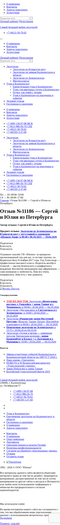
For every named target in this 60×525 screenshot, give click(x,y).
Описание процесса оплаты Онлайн (26, 445)
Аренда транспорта (17, 9)
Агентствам (12, 12)
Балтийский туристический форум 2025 (28, 371)
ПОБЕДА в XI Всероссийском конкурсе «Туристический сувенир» (28, 364)
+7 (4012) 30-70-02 (16, 32)
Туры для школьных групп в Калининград (36, 89)
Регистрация (26, 21)
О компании (13, 4)
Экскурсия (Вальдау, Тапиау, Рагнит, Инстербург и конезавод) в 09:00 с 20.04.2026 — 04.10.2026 (32, 321)
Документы (12, 442)
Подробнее (6, 518)
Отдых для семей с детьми (27, 92)
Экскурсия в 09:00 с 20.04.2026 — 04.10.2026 (32, 304)
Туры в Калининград (17, 83)
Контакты (11, 6)
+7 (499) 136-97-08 (23, 391)
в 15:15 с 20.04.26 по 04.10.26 (31, 329)
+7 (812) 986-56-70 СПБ (19, 126)
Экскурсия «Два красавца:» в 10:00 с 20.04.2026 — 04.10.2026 (31, 313)
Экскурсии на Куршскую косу (29, 69)
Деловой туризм (15, 101)
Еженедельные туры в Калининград (32, 86)
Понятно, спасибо (10, 523)
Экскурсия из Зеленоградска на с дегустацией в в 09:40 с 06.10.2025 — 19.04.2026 (28, 234)
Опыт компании (15, 439)
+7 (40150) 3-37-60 (16, 132)
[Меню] (1, 38)
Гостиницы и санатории (19, 104)
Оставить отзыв (15, 456)
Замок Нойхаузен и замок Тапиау (24, 368)
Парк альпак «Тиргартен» (20, 360)
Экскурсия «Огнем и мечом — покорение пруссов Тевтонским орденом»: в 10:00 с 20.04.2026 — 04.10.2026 (31, 337)
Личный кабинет (9, 21)
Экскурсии (12, 66)
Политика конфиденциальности (23, 447)
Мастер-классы (21, 80)
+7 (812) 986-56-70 (23, 394)
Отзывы (10, 453)
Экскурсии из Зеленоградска (28, 78)
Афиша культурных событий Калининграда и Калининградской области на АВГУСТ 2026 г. (31, 355)
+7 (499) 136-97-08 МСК (19, 123)
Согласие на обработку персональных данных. (31, 450)
